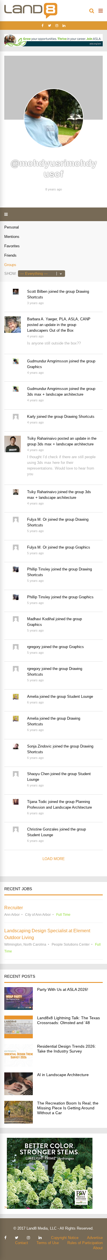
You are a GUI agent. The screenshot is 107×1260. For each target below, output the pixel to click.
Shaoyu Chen (38, 774)
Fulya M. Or (37, 519)
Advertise (95, 1238)
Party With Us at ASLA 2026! (62, 989)
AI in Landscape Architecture (63, 1074)
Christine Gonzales (42, 829)
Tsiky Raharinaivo (41, 438)
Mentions (11, 236)
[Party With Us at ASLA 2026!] (18, 1008)
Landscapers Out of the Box (50, 330)
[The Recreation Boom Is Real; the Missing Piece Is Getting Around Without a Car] (18, 1122)
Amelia (33, 696)
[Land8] (30, 18)
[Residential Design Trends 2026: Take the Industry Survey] (18, 1065)
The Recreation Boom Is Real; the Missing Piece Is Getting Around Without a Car (67, 1108)
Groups (10, 265)
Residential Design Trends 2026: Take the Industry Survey (66, 1048)
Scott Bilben (37, 291)
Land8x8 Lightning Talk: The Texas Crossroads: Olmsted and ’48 (68, 1020)
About (98, 1248)
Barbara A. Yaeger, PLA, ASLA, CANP (58, 319)
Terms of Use (48, 1243)
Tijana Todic (37, 802)
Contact (21, 1243)
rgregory (34, 647)
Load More (54, 859)
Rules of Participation (85, 1243)
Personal (11, 227)
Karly (31, 416)
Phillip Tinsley (38, 569)
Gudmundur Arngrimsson (47, 361)
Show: (10, 273)
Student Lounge (80, 696)
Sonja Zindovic (39, 746)
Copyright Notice (64, 1238)
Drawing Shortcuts (79, 416)
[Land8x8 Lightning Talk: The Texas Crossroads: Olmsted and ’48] (18, 1036)
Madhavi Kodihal (40, 619)
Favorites (12, 246)
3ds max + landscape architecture (55, 394)
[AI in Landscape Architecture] (18, 1093)
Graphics (34, 367)
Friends (10, 255)
